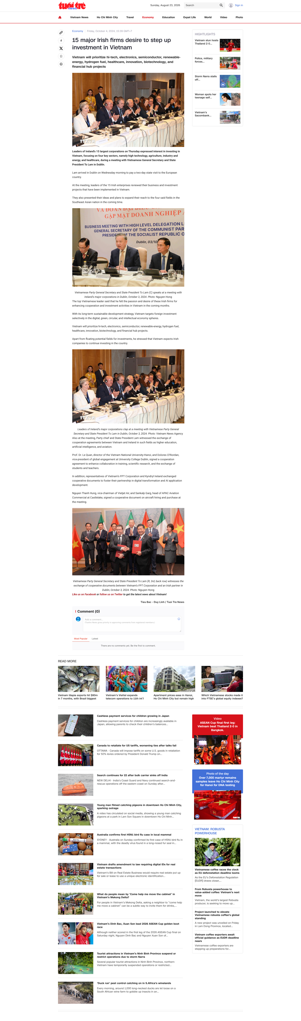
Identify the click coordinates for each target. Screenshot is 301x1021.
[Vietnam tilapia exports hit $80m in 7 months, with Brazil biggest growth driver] (79, 679)
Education (168, 17)
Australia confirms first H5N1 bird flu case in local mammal (134, 834)
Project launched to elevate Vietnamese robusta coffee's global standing (217, 915)
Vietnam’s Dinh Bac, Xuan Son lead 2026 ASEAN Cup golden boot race (138, 925)
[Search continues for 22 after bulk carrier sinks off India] (75, 785)
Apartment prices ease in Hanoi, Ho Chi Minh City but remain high (174, 697)
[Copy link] (61, 33)
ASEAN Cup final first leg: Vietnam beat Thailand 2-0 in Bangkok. (218, 726)
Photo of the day (217, 773)
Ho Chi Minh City (107, 17)
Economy (148, 17)
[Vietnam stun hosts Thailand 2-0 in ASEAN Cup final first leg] (230, 45)
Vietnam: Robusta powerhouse (210, 831)
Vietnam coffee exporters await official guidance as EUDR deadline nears (217, 938)
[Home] (60, 17)
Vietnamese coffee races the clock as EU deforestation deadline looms (217, 871)
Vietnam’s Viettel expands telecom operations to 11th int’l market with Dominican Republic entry (125, 697)
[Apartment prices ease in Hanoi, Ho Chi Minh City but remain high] (174, 679)
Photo (239, 17)
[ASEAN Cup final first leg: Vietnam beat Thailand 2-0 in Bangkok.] (217, 750)
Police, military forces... (204, 60)
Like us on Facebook (84, 594)
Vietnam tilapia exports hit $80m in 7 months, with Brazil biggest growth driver (78, 697)
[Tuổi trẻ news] (72, 5)
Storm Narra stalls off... (206, 78)
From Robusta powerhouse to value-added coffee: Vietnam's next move (217, 892)
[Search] (221, 5)
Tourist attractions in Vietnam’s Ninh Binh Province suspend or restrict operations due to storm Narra (136, 955)
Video (223, 17)
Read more (67, 661)
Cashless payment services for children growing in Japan (133, 716)
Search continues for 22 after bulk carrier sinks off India (132, 775)
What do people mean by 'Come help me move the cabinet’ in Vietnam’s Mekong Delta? (136, 896)
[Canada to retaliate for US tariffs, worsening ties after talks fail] (75, 755)
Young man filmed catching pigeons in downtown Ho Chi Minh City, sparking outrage (139, 807)
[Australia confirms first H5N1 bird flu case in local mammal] (75, 844)
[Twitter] (61, 48)
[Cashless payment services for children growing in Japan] (75, 725)
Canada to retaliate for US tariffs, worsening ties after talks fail (136, 745)
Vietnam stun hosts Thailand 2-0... (206, 42)
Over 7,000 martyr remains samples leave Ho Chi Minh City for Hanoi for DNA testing (217, 781)
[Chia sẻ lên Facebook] (61, 40)
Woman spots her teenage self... (205, 96)
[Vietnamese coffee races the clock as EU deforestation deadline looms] (217, 852)
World (208, 17)
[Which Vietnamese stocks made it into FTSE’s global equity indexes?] (222, 679)
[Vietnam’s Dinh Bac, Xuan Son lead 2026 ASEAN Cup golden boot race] (75, 933)
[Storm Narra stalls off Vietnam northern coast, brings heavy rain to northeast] (230, 81)
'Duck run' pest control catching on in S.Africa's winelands (134, 983)
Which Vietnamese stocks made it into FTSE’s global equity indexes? (222, 697)
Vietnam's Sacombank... (203, 114)
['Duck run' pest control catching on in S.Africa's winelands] (75, 993)
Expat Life (189, 17)
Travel (130, 17)
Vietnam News (79, 17)
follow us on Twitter (111, 594)
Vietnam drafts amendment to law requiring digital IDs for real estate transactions (136, 866)
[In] (61, 64)
